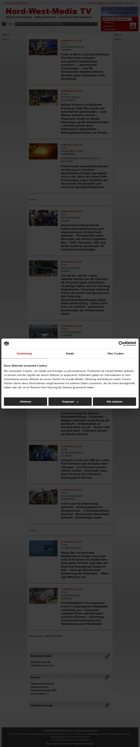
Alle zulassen (114, 401)
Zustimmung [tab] (24, 353)
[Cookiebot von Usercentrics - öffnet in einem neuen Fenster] (121, 343)
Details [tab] (70, 353)
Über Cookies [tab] (116, 353)
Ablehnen (25, 401)
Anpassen (68, 401)
